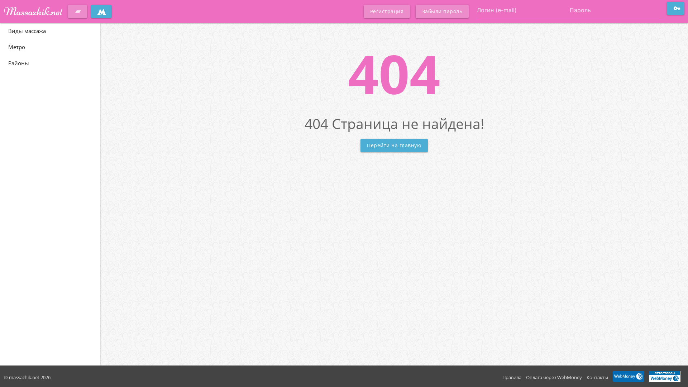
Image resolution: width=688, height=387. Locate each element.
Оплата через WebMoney (554, 377)
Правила (511, 377)
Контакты (597, 377)
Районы (18, 63)
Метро (16, 47)
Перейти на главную (394, 145)
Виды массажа (27, 30)
